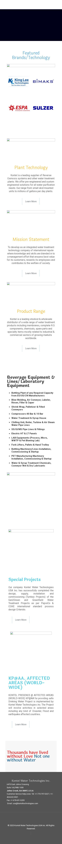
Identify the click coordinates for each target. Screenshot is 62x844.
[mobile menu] (57, 4)
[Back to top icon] (31, 818)
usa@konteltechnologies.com (25, 803)
